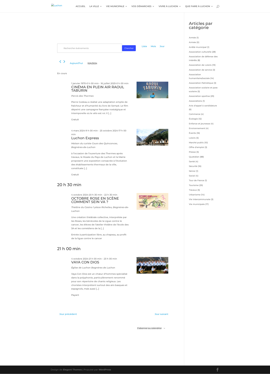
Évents (192, 133)
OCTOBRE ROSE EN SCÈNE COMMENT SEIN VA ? (95, 200)
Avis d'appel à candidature (203, 105)
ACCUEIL (80, 6)
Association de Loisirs (200, 65)
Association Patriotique (201, 83)
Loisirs (192, 138)
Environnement (197, 128)
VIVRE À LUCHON (168, 6)
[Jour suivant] (64, 61)
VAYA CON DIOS (85, 262)
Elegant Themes (72, 369)
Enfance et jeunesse (199, 123)
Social (192, 175)
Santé (192, 161)
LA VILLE (94, 6)
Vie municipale (197, 204)
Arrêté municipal (198, 47)
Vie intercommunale (199, 199)
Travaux (193, 190)
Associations (195, 101)
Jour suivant (161, 314)
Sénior (192, 171)
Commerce (194, 114)
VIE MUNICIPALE (115, 6)
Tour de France (196, 180)
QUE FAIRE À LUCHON (197, 6)
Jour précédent (68, 314)
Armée (192, 37)
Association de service (200, 70)
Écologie (193, 118)
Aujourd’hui (76, 63)
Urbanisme (194, 194)
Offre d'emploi (196, 147)
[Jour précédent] (60, 61)
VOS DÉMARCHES (141, 6)
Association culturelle (200, 52)
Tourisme (194, 185)
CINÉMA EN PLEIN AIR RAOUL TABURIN (97, 89)
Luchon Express (85, 138)
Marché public (196, 142)
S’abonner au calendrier (149, 328)
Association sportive (199, 96)
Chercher (129, 48)
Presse (192, 152)
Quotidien (194, 156)
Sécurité (193, 166)
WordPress (105, 369)
